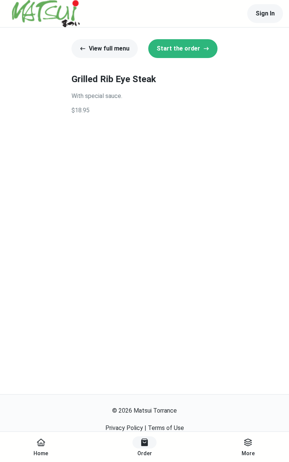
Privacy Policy (124, 427)
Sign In (265, 13)
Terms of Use (166, 427)
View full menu (109, 48)
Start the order (178, 48)
